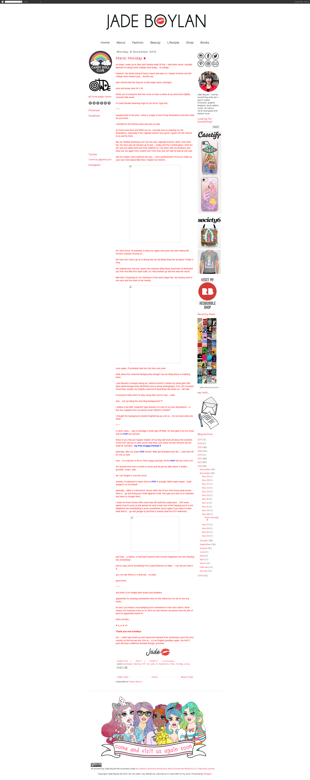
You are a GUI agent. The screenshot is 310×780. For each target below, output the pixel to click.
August (204, 548)
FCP (144, 664)
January (204, 571)
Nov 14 (205, 503)
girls (153, 664)
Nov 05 (205, 532)
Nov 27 (205, 484)
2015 (200, 447)
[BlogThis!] (120, 667)
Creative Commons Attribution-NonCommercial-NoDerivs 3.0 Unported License (176, 769)
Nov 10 (205, 507)
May (202, 556)
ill (157, 664)
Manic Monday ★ (131, 58)
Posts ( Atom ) (135, 682)
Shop (190, 42)
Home (105, 42)
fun (148, 664)
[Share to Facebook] (126, 667)
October (204, 540)
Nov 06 (205, 528)
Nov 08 (206, 514)
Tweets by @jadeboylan (100, 159)
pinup (187, 664)
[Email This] (118, 667)
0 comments (168, 661)
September (205, 544)
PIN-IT (139, 661)
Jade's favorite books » (209, 387)
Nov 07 (205, 525)
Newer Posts (187, 677)
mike (172, 664)
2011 (200, 462)
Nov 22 (205, 491)
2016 (200, 443)
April (202, 559)
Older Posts (122, 677)
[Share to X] (123, 667)
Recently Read (206, 314)
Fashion (137, 42)
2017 (200, 440)
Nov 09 (205, 510)
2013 (200, 455)
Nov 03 (205, 536)
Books (204, 42)
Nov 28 (205, 480)
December (205, 469)
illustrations (164, 664)
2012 (200, 458)
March (203, 563)
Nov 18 (205, 499)
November (205, 473)
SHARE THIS (122, 661)
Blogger (208, 774)
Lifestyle (173, 42)
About (120, 42)
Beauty (155, 42)
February (204, 567)
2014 (200, 451)
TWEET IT (154, 661)
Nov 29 (205, 476)
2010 (200, 466)
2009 (200, 575)
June (202, 552)
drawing (137, 664)
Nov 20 (205, 495)
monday (180, 664)
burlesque (128, 664)
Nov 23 (205, 488)
